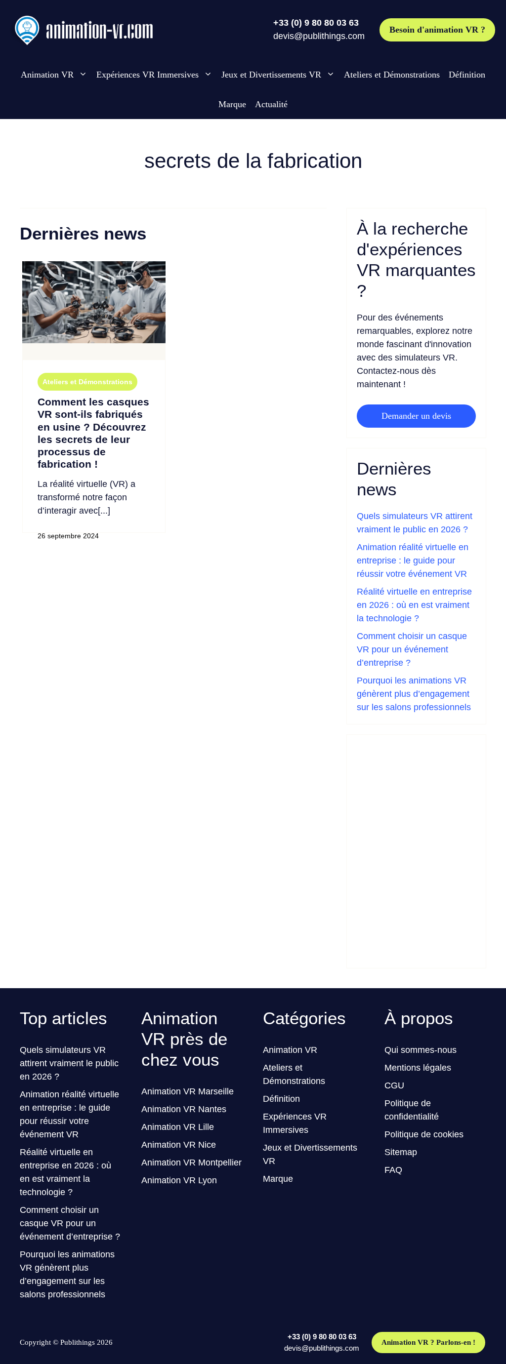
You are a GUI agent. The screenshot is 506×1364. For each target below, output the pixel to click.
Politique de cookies (424, 1134)
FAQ (393, 1170)
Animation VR (47, 75)
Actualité (271, 104)
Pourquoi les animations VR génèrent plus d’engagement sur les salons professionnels (414, 694)
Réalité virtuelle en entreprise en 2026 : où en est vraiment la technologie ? (414, 605)
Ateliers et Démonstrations (392, 75)
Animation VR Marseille (187, 1091)
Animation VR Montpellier (191, 1162)
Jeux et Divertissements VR (271, 75)
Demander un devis (416, 416)
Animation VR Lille (177, 1127)
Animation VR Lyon (179, 1180)
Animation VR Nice (178, 1145)
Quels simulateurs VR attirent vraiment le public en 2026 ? (69, 1063)
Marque (232, 104)
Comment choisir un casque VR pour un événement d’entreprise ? (412, 649)
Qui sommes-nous (420, 1050)
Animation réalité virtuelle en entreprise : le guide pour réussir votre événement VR (412, 560)
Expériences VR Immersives (147, 75)
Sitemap (400, 1152)
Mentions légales (417, 1068)
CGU (394, 1085)
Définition (467, 75)
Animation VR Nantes (183, 1109)
